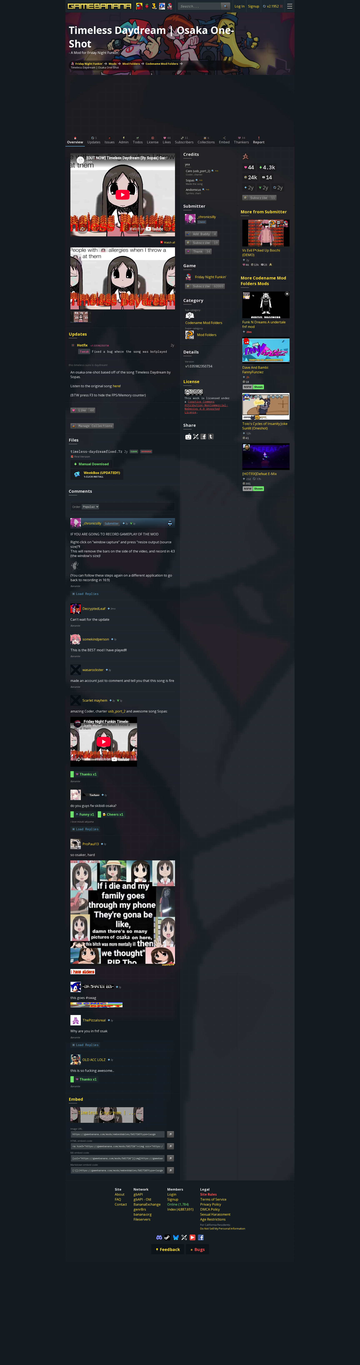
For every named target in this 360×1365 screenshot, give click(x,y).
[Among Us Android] (139, 6)
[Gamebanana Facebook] (201, 1237)
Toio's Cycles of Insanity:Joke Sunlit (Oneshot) (265, 426)
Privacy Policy (210, 1204)
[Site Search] (225, 6)
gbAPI (138, 1194)
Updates (78, 334)
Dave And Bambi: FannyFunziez (255, 369)
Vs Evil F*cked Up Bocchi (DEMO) (261, 252)
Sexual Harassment (215, 1214)
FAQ (118, 1199)
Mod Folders (131, 64)
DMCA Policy (210, 1209)
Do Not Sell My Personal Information (222, 1228)
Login (171, 1194)
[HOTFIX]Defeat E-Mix (259, 473)
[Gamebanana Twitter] (184, 1237)
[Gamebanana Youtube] (192, 1237)
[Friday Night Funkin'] (170, 6)
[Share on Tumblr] (211, 436)
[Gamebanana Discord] (159, 1237)
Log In (240, 6)
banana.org (143, 1214)
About (119, 1194)
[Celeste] (147, 6)
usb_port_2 (116, 711)
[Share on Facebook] (203, 436)
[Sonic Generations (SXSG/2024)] (162, 6)
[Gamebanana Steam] (167, 1237)
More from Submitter (264, 212)
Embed (76, 1099)
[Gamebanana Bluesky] (175, 1237)
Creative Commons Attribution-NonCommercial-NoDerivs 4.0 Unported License (206, 407)
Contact (121, 1204)
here (116, 386)
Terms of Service (213, 1199)
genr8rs (140, 1209)
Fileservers (142, 1219)
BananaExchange (147, 1204)
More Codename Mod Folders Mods (263, 280)
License (191, 381)
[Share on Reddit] (188, 436)
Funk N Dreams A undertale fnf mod (264, 324)
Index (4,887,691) (180, 1209)
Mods (112, 64)
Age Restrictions (213, 1219)
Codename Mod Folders (162, 64)
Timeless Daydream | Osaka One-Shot (95, 67)
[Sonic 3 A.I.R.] (154, 6)
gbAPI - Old (142, 1199)
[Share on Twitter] (195, 436)
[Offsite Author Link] (216, 170)
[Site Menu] (290, 6)
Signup (253, 6)
